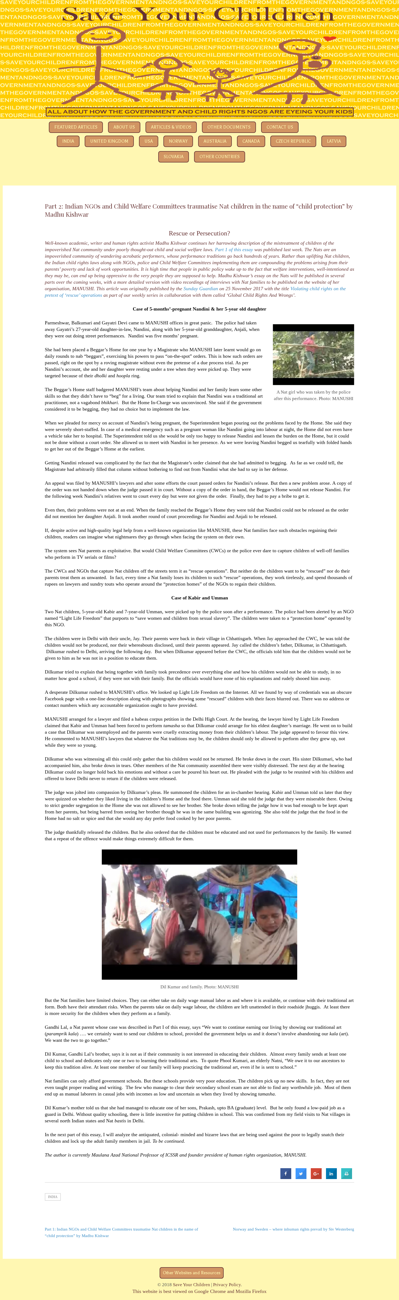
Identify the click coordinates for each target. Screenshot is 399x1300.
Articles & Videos (171, 127)
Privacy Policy (227, 1284)
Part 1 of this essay (234, 249)
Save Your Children (191, 1284)
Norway (178, 141)
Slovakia (173, 156)
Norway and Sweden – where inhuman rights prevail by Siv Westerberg (293, 1229)
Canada (251, 141)
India (68, 141)
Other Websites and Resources (191, 1272)
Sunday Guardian (200, 288)
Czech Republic (293, 141)
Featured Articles (75, 127)
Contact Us (280, 127)
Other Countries (219, 156)
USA (148, 141)
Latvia (334, 141)
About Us (124, 127)
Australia (215, 141)
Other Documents (229, 127)
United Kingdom (109, 141)
